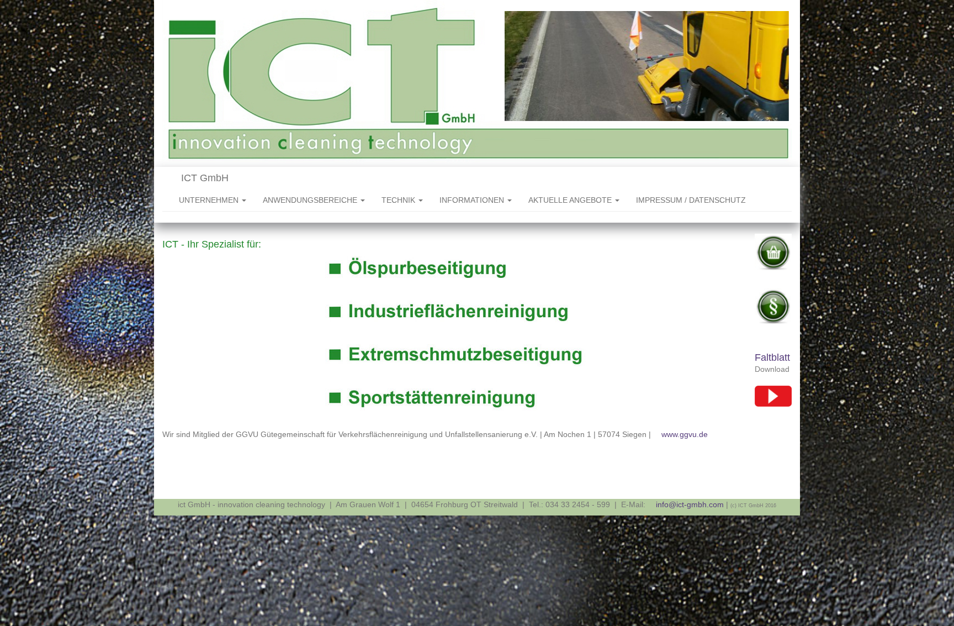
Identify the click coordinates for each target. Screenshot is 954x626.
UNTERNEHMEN (210, 200)
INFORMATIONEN (472, 200)
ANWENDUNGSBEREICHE (311, 200)
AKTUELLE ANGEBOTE (571, 200)
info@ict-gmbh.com (690, 504)
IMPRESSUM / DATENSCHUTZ (691, 200)
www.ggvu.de (684, 434)
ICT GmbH (203, 177)
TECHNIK (399, 200)
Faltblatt (772, 357)
